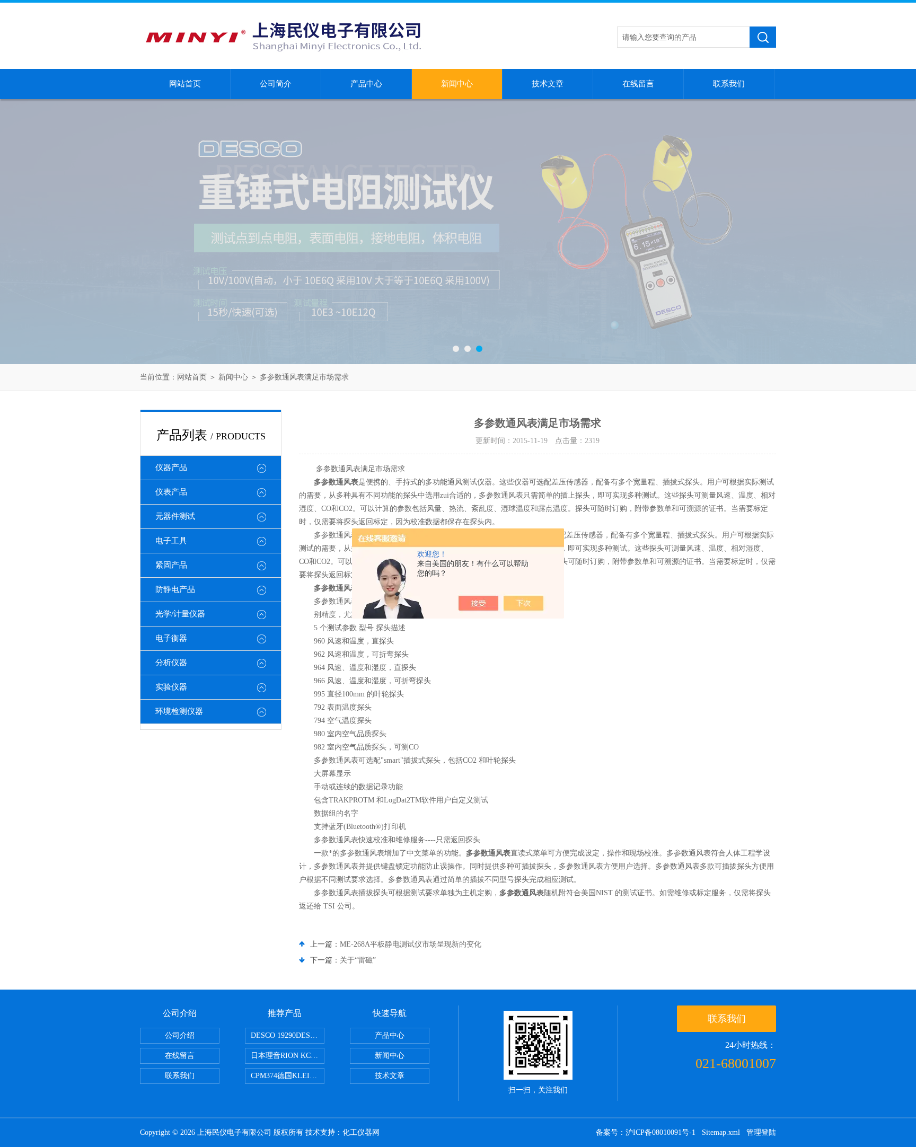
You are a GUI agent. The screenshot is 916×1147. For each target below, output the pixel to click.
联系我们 (729, 84)
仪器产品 (171, 467)
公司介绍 (180, 1035)
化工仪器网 (361, 1132)
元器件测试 (175, 516)
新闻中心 (457, 84)
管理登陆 (761, 1132)
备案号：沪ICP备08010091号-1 (645, 1132)
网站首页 (185, 84)
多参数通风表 (336, 482)
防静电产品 (175, 589)
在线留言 (638, 84)
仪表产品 (171, 492)
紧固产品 (171, 565)
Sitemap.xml (721, 1132)
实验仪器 (171, 687)
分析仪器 (171, 662)
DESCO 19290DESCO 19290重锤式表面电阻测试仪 (287, 1035)
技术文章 (547, 84)
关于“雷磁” (358, 960)
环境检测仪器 (179, 711)
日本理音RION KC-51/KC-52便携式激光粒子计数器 (287, 1056)
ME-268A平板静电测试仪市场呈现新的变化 (410, 944)
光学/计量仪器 (180, 614)
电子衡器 (171, 638)
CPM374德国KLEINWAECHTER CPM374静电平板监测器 (287, 1076)
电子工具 (171, 540)
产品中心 (366, 84)
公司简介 (276, 84)
